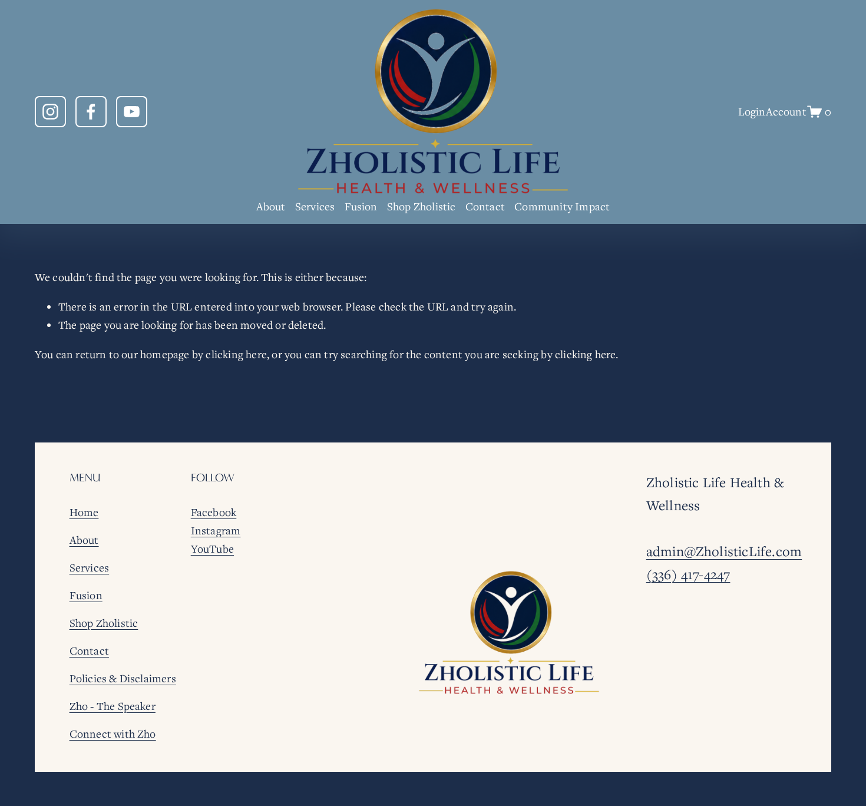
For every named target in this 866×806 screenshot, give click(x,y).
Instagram (216, 530)
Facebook (214, 512)
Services (315, 206)
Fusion (361, 206)
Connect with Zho (113, 733)
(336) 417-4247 (688, 574)
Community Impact (562, 206)
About (271, 206)
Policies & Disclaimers (123, 678)
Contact (485, 206)
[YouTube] (131, 111)
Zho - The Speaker (113, 706)
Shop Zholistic (421, 206)
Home (84, 512)
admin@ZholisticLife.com (724, 551)
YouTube (212, 548)
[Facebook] (91, 111)
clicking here (236, 354)
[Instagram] (50, 111)
